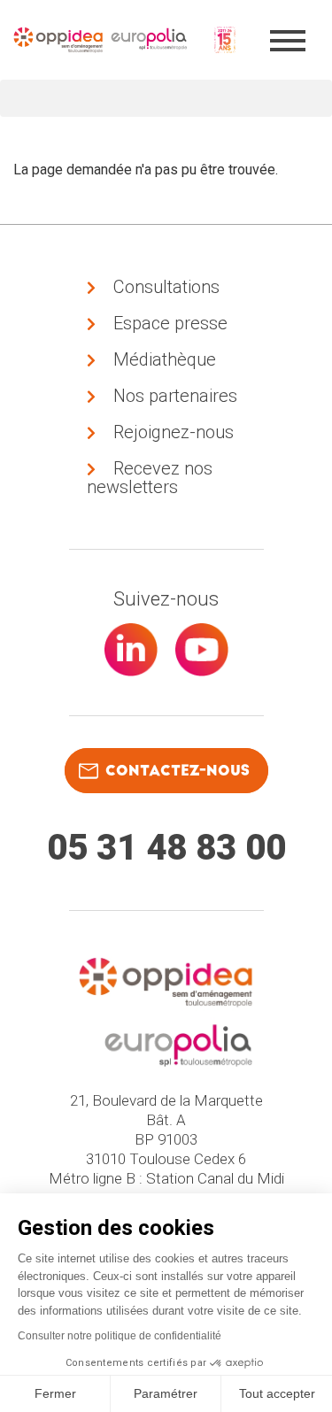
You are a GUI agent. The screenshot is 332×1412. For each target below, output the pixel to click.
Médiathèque (164, 359)
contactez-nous (177, 770)
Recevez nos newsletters (149, 478)
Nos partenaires (175, 395)
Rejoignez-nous (173, 432)
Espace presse (170, 323)
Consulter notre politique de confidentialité (119, 1336)
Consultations (166, 286)
